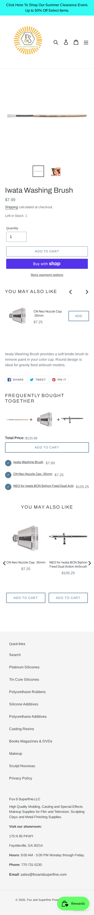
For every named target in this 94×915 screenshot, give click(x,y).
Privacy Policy (20, 778)
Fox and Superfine (39, 900)
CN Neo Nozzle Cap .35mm (48, 313)
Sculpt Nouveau (22, 766)
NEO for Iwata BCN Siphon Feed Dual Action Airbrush (51, 486)
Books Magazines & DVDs (30, 741)
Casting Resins (21, 729)
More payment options (47, 275)
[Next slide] (86, 291)
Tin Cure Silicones (24, 679)
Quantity (12, 228)
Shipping (11, 207)
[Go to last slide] (70, 291)
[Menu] (86, 42)
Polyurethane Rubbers (27, 692)
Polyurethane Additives (28, 716)
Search (15, 655)
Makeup (15, 753)
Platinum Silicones (24, 667)
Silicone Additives (23, 704)
